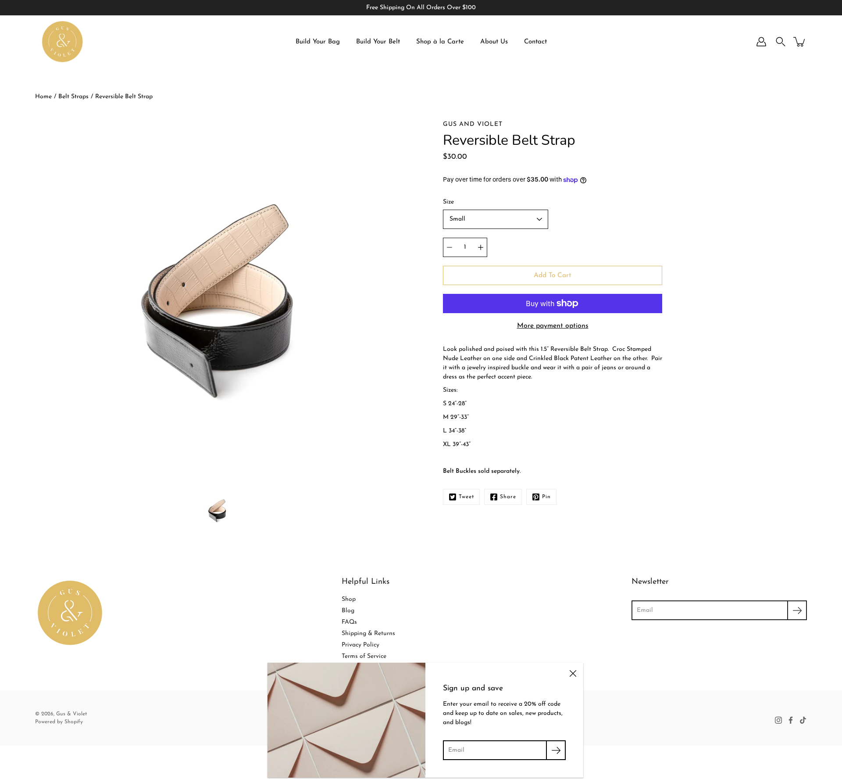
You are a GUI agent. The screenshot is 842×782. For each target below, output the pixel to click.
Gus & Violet (71, 714)
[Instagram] (778, 720)
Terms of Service (364, 656)
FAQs (349, 622)
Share (508, 497)
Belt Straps (73, 96)
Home (43, 96)
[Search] (781, 42)
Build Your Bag (318, 42)
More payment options (553, 325)
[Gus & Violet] (62, 42)
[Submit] (797, 610)
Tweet (466, 497)
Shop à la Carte (440, 42)
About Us (494, 42)
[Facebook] (791, 720)
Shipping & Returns (368, 633)
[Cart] (800, 42)
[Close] (572, 673)
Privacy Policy (360, 645)
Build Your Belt (378, 42)
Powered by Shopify (59, 722)
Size (448, 202)
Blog (348, 610)
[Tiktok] (803, 720)
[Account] (761, 42)
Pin (546, 497)
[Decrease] (449, 247)
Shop (349, 599)
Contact (535, 42)
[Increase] (480, 247)
